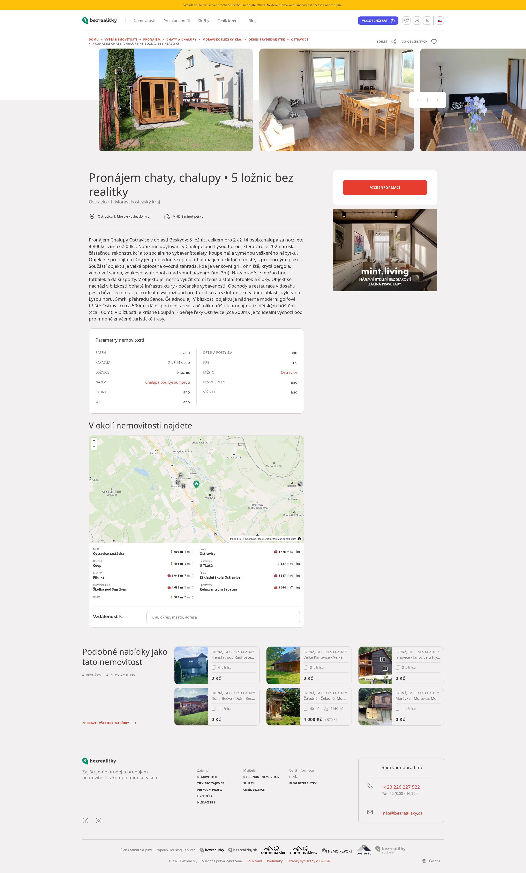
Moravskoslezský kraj (223, 39)
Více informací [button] (385, 187)
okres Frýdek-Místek (267, 39)
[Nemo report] (337, 850)
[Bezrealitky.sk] (242, 849)
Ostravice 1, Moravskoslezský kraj (124, 216)
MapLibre (235, 538)
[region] (196, 489)
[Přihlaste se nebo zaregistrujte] (427, 20)
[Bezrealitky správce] (390, 849)
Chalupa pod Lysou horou (167, 382)
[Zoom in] (94, 441)
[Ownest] (364, 849)
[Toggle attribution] (299, 538)
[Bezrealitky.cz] (212, 849)
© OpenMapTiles (252, 538)
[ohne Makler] (273, 849)
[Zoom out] (94, 447)
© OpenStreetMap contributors (279, 538)
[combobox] (223, 617)
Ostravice (299, 39)
